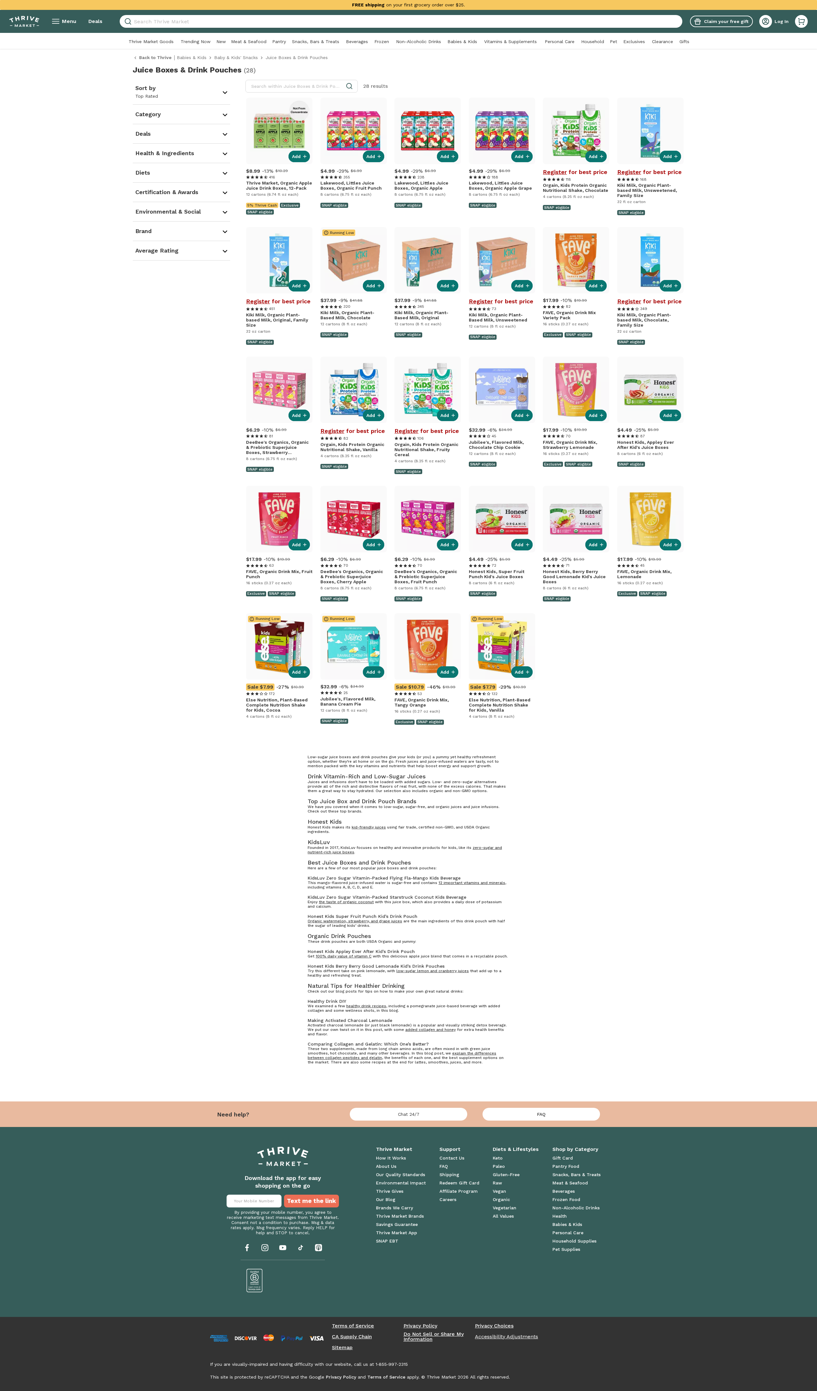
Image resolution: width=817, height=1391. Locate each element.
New (221, 41)
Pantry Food (565, 1166)
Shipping (449, 1174)
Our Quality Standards (400, 1174)
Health (559, 1216)
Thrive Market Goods (151, 41)
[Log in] (765, 21)
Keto (498, 1157)
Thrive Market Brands (400, 1216)
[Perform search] (127, 21)
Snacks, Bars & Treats (315, 41)
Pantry (279, 41)
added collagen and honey (430, 1029)
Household (592, 41)
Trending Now (196, 41)
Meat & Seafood (248, 41)
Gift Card (562, 1157)
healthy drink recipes (366, 1006)
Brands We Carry (394, 1207)
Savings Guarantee (397, 1224)
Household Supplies (574, 1241)
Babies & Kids (462, 41)
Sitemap (342, 1347)
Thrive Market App (396, 1232)
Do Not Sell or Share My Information (433, 1337)
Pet (613, 41)
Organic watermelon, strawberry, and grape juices (355, 921)
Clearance (662, 41)
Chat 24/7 (408, 1114)
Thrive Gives (389, 1191)
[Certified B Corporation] (255, 1280)
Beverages (357, 41)
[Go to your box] (801, 21)
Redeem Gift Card (459, 1182)
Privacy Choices (494, 1325)
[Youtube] (283, 1248)
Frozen (381, 41)
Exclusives (634, 41)
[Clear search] (679, 21)
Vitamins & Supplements (510, 41)
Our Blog (385, 1199)
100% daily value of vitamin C (343, 956)
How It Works (391, 1157)
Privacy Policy (420, 1325)
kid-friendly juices (369, 827)
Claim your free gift (726, 21)
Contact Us (451, 1157)
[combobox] (401, 21)
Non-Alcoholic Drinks (418, 41)
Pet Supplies (566, 1249)
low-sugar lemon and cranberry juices (432, 971)
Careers (447, 1199)
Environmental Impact (401, 1182)
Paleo (499, 1166)
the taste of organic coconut (346, 902)
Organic (501, 1199)
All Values (503, 1216)
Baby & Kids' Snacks (236, 57)
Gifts (684, 41)
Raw (497, 1182)
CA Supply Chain (352, 1336)
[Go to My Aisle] (24, 21)
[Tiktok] (301, 1248)
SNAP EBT (387, 1241)
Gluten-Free (506, 1174)
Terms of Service (353, 1325)
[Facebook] (247, 1248)
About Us (386, 1166)
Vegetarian (504, 1207)
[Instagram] (265, 1248)
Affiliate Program (458, 1191)
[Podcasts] (318, 1248)
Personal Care (559, 41)
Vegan (499, 1191)
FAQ (541, 1114)
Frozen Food (566, 1199)
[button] (801, 21)
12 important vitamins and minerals (471, 883)
